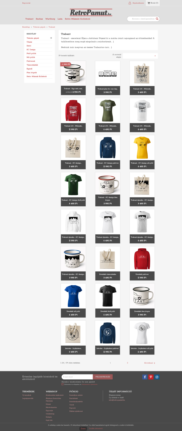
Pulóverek (31, 61)
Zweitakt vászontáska (107, 274)
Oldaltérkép (50, 414)
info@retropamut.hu (117, 400)
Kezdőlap (31, 34)
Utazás (29, 42)
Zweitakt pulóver (142, 274)
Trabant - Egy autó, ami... (73, 89)
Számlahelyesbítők (76, 402)
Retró (29, 46)
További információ (96, 428)
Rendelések (73, 398)
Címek (71, 405)
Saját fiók (49, 420)
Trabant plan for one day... (108, 89)
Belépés (49, 417)
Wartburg (50, 19)
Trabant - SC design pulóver (108, 163)
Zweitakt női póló (73, 311)
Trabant (29, 19)
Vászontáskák (32, 65)
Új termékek (26, 395)
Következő (150, 363)
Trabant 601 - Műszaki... (142, 89)
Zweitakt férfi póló (108, 311)
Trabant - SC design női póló (142, 163)
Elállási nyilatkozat (76, 411)
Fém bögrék (32, 73)
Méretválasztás (51, 407)
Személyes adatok (76, 395)
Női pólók (31, 57)
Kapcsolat (26, 3)
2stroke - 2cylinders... (73, 348)
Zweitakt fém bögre (142, 311)
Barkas (39, 19)
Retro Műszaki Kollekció (77, 19)
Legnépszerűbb (27, 398)
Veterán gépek (33, 38)
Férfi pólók (31, 53)
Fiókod (73, 391)
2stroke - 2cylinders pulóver (107, 348)
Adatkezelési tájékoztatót (89, 384)
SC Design (31, 50)
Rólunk (48, 404)
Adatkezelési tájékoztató (55, 395)
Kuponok (72, 408)
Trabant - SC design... (73, 163)
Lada (60, 19)
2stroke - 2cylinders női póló (142, 348)
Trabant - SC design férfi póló (73, 200)
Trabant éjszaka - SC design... (142, 200)
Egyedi (29, 69)
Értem (83, 429)
